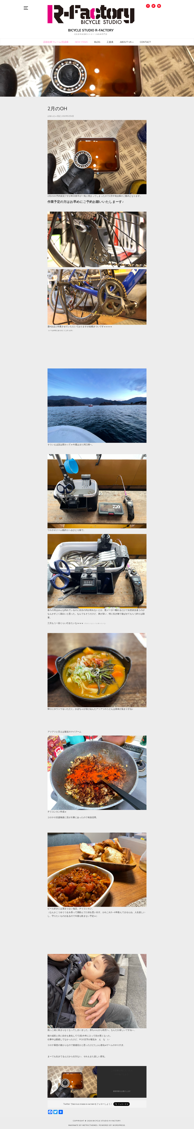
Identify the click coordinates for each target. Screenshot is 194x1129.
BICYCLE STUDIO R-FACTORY (90, 30)
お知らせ (51, 116)
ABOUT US (126, 42)
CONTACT (145, 42)
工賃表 (110, 42)
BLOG (97, 42)
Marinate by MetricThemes (83, 1125)
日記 (59, 116)
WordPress (119, 1125)
